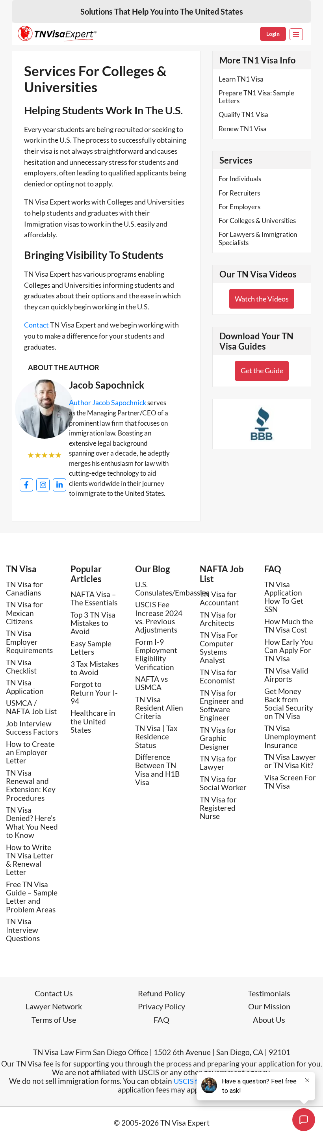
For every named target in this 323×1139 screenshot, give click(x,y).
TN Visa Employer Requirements (29, 642)
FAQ (272, 569)
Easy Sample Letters (91, 647)
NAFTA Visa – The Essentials (94, 598)
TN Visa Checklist (21, 666)
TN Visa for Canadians (24, 588)
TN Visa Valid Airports (286, 674)
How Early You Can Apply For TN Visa (288, 650)
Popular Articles (86, 574)
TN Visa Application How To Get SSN (283, 597)
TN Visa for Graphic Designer (218, 738)
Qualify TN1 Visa (243, 114)
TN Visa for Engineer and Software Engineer (222, 705)
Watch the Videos (262, 298)
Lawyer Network (54, 1006)
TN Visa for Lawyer (218, 762)
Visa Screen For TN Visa (290, 781)
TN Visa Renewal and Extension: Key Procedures (31, 785)
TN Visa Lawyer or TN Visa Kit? (290, 761)
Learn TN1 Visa (241, 79)
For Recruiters (239, 193)
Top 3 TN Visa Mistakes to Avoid (93, 623)
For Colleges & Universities (257, 220)
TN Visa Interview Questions (23, 930)
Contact (36, 324)
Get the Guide (262, 370)
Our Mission (269, 1006)
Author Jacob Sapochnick (107, 402)
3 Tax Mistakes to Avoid (95, 668)
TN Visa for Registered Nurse (218, 808)
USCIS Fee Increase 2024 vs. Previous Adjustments (158, 617)
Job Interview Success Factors (32, 727)
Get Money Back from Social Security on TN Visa (288, 704)
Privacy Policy (161, 1006)
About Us (269, 1019)
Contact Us (54, 993)
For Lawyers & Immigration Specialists (258, 238)
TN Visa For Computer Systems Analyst (219, 647)
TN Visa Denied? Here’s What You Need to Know (32, 822)
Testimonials (269, 993)
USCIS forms (193, 1081)
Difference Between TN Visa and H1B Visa (157, 769)
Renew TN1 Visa (243, 129)
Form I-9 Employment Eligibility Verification (156, 654)
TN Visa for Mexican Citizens (24, 613)
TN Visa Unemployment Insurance (290, 737)
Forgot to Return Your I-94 (94, 692)
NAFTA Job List (222, 574)
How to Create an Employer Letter (30, 752)
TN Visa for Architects (218, 618)
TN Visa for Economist (218, 676)
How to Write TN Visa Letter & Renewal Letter (30, 860)
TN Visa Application (25, 686)
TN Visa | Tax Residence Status (156, 737)
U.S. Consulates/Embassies (172, 588)
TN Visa (21, 569)
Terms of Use (54, 1019)
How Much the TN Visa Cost (288, 625)
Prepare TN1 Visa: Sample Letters (256, 97)
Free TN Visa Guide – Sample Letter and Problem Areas (32, 897)
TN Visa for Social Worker (223, 783)
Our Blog (152, 569)
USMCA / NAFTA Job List (31, 707)
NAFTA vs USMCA (151, 683)
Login (273, 33)
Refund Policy (161, 993)
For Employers (239, 207)
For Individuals (240, 179)
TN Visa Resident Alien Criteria (159, 708)
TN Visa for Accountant (219, 598)
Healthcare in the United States (93, 721)
